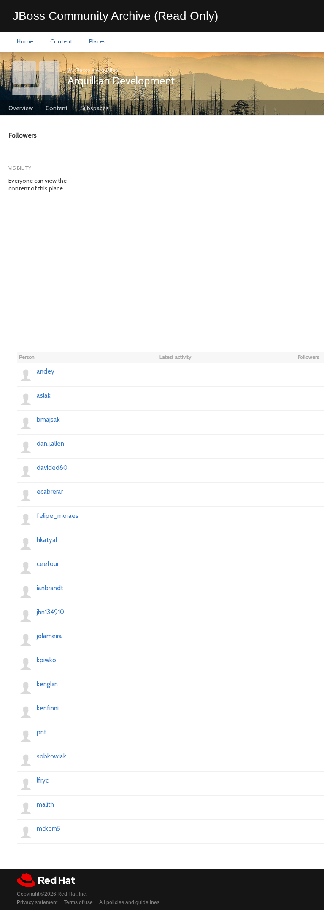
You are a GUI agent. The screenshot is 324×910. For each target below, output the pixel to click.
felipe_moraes (57, 516)
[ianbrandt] (25, 591)
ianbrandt (50, 588)
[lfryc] (25, 783)
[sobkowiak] (25, 759)
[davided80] (25, 470)
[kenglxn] (25, 687)
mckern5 (48, 828)
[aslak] (25, 398)
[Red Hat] (46, 880)
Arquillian (107, 70)
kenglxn (47, 684)
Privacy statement (37, 902)
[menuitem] (25, 42)
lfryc (43, 780)
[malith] (25, 807)
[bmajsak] (25, 422)
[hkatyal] (25, 543)
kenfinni (48, 708)
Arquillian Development (121, 80)
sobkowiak (51, 756)
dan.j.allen (50, 443)
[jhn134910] (25, 615)
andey (45, 371)
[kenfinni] (25, 711)
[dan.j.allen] (25, 446)
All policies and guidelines (129, 902)
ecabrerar (50, 492)
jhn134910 (50, 612)
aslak (44, 395)
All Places (79, 70)
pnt (41, 732)
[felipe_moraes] (25, 518)
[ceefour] (25, 567)
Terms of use (78, 902)
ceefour (48, 564)
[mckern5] (25, 831)
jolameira (49, 636)
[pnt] (25, 735)
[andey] (25, 374)
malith (45, 804)
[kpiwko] (25, 663)
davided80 (52, 467)
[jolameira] (25, 639)
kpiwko (46, 660)
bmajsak (48, 419)
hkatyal (47, 540)
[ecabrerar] (25, 494)
